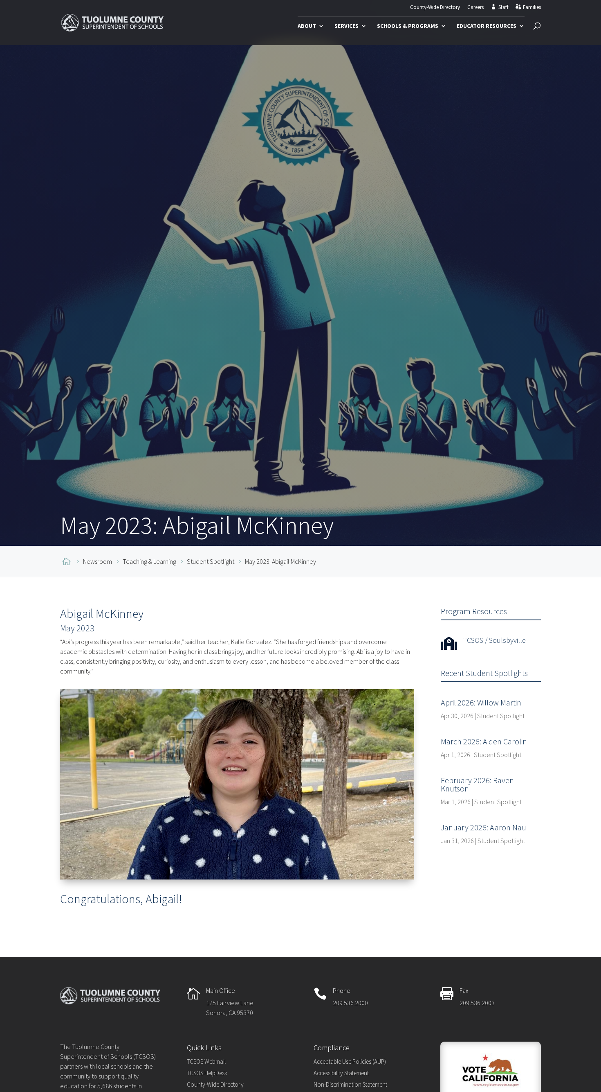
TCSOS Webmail (206, 1061)
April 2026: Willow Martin (481, 702)
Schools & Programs (407, 26)
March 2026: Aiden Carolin (484, 741)
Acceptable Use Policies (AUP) (350, 1061)
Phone (341, 990)
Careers (475, 8)
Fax (464, 990)
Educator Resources (486, 26)
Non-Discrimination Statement (350, 1084)
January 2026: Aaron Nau (483, 827)
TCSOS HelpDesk (207, 1073)
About (307, 26)
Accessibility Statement (341, 1073)
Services (346, 26)
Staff (503, 7)
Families (532, 7)
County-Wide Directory (435, 8)
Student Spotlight (501, 716)
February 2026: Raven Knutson (477, 784)
